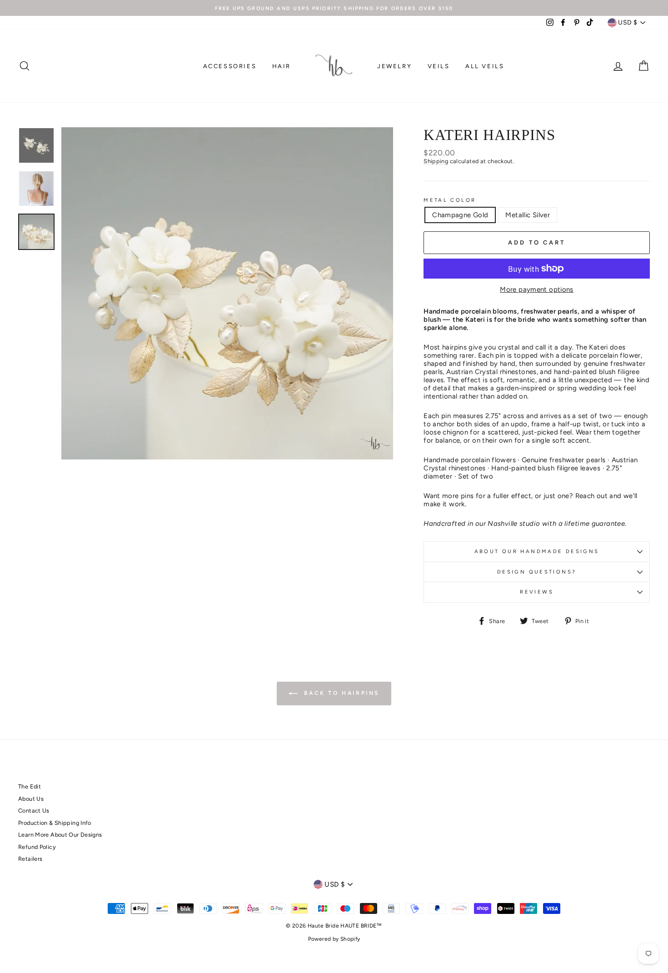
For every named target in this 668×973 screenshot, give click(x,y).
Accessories (230, 66)
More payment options (536, 289)
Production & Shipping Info (54, 822)
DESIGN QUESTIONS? (536, 572)
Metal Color (450, 200)
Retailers (30, 858)
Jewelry (394, 66)
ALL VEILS (484, 66)
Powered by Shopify (334, 939)
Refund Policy (37, 846)
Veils (439, 66)
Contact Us (34, 810)
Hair (281, 66)
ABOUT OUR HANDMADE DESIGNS (536, 551)
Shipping (436, 161)
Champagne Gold (460, 215)
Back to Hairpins (340, 693)
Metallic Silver (527, 215)
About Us (31, 798)
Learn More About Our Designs (60, 834)
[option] (334, 8)
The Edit (29, 786)
